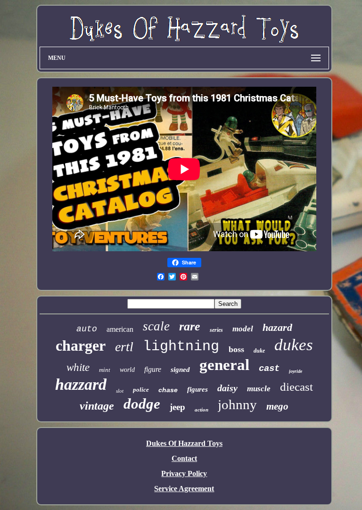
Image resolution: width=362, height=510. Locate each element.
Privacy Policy (184, 473)
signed (180, 369)
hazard (277, 327)
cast (269, 368)
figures (197, 389)
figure (152, 369)
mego (277, 406)
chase (168, 390)
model (242, 328)
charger (81, 345)
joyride (295, 371)
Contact (184, 458)
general (224, 364)
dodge (141, 403)
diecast (296, 386)
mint (104, 369)
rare (189, 326)
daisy (227, 388)
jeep (177, 407)
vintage (97, 406)
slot (119, 391)
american (120, 329)
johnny (237, 404)
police (141, 389)
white (78, 367)
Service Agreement (184, 489)
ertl (124, 346)
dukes (293, 345)
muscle (259, 388)
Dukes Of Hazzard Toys (184, 443)
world (127, 369)
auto (86, 329)
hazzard (81, 384)
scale (156, 326)
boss (236, 349)
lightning (181, 346)
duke (259, 350)
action (201, 409)
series (216, 330)
